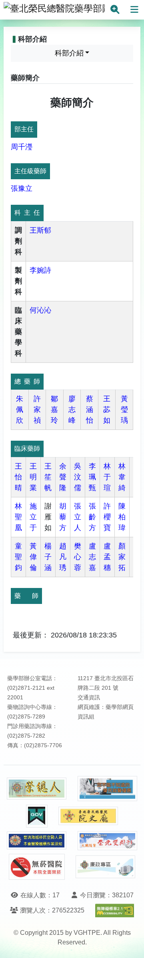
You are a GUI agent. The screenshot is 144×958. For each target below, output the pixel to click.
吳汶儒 (77, 477)
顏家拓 (122, 557)
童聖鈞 (18, 557)
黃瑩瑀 (124, 409)
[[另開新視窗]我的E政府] (37, 816)
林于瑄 (107, 477)
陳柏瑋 (122, 517)
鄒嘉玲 (54, 409)
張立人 (77, 517)
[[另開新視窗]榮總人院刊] (37, 789)
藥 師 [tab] (26, 595)
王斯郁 (40, 230)
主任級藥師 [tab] (30, 171)
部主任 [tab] (24, 129)
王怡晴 (18, 477)
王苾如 (106, 409)
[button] (130, 944)
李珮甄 (92, 477)
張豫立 (21, 188)
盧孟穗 (107, 557)
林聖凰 (18, 517)
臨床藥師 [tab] (27, 448)
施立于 (33, 517)
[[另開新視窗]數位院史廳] (88, 816)
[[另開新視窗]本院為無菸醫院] (37, 867)
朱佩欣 (19, 409)
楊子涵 (48, 557)
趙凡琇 (62, 557)
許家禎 (37, 409)
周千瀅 (21, 147)
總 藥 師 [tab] (27, 381)
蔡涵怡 (89, 409)
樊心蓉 (77, 557)
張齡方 (92, 517)
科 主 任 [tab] (27, 212)
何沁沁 (40, 310)
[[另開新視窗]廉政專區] (106, 867)
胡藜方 (62, 517)
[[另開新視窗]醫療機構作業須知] (37, 840)
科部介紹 (69, 53)
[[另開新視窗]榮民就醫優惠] (108, 788)
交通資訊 (89, 698)
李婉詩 (40, 270)
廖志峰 (72, 409)
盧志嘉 (92, 557)
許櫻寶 (107, 517)
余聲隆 (62, 477)
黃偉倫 (33, 557)
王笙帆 (48, 477)
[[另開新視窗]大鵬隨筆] (108, 841)
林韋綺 (122, 477)
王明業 (33, 477)
